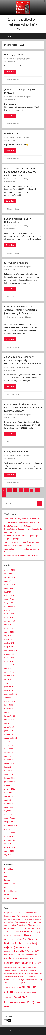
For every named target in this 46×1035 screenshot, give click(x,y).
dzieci (7, 922)
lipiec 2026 (8, 574)
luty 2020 (7, 855)
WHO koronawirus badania (13, 983)
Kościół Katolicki (9, 932)
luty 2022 (7, 767)
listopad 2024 (9, 647)
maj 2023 (7, 712)
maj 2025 (7, 625)
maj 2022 (7, 756)
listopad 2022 (9, 734)
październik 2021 (10, 782)
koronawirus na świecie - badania (22, 928)
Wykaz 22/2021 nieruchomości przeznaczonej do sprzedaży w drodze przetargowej (20, 171)
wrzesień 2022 (9, 741)
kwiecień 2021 (9, 804)
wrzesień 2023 (9, 698)
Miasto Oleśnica (13, 80)
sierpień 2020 (9, 833)
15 (37, 490)
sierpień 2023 (9, 701)
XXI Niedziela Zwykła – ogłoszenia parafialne (21, 522)
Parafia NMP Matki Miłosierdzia (21, 955)
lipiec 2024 (8, 661)
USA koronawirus (32, 980)
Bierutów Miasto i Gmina (19, 919)
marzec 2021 (9, 807)
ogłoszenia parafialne (15, 939)
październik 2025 (10, 606)
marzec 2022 (9, 763)
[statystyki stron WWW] (7, 1021)
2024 (6, 913)
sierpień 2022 (9, 745)
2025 (12, 913)
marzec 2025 (9, 632)
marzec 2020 (9, 851)
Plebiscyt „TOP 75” (14, 54)
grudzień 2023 (9, 687)
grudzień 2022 (9, 731)
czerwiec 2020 (9, 840)
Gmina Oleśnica (10, 873)
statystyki (30, 973)
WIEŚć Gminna (12, 133)
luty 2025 (7, 636)
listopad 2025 (9, 603)
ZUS (11, 1006)
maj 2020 (7, 844)
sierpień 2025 (9, 614)
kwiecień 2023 (9, 716)
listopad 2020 (9, 822)
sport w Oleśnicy (31, 970)
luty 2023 (7, 723)
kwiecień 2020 (9, 847)
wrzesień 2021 (9, 785)
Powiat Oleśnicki (10, 891)
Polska (7, 887)
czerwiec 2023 (9, 709)
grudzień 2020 (9, 818)
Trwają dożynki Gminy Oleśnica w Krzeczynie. (21, 519)
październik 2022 (10, 738)
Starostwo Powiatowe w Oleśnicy (15, 973)
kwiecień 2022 (9, 760)
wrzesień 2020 (9, 829)
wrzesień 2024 (9, 654)
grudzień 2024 (9, 643)
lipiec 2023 (8, 705)
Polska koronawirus (22, 963)
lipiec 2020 (8, 836)
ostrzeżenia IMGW (24, 947)
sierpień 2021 (9, 789)
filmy (13, 922)
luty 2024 (7, 679)
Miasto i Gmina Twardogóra (12, 935)
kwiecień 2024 (9, 672)
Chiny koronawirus (35, 919)
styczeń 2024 (9, 683)
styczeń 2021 (9, 815)
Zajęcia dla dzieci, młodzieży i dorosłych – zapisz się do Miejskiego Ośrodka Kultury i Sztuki (22, 360)
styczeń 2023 (9, 727)
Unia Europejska (10, 898)
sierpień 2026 (9, 570)
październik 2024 (10, 650)
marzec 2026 (9, 588)
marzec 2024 (9, 676)
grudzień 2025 (9, 599)
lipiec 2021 (8, 793)
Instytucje (7, 880)
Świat (6, 895)
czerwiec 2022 (9, 752)
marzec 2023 (9, 720)
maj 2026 (7, 581)
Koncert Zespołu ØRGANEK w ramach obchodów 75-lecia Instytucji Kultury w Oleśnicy (23, 407)
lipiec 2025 (8, 617)
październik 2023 (10, 694)
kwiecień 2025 (9, 628)
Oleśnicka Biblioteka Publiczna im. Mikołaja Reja (21, 943)
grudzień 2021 (9, 774)
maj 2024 (7, 669)
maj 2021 (7, 800)
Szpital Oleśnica (24, 976)
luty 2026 (7, 592)
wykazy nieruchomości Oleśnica (23, 992)
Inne (6, 876)
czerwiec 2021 (9, 796)
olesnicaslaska (9, 61)
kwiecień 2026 (9, 585)
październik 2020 (10, 825)
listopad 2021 (9, 778)
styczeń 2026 (9, 595)
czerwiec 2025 (9, 621)
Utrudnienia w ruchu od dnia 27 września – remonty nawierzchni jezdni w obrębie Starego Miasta (20, 310)
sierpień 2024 (9, 658)
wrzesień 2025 (9, 610)
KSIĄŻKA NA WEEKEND (24, 932)
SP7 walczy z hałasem (16, 263)
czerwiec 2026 (9, 577)
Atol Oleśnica (21, 913)
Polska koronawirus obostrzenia (15, 967)
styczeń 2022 (9, 771)
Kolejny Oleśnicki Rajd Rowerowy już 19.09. (21, 555)
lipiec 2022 (8, 749)
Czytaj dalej (10, 72)
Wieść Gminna (12, 987)
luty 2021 (7, 811)
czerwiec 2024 (9, 665)
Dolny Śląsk (8, 869)
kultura (36, 932)
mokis (26, 935)
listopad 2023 (9, 690)
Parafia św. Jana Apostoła (18, 958)
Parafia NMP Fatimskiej (27, 951)
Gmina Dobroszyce (24, 922)
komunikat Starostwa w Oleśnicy (23, 925)
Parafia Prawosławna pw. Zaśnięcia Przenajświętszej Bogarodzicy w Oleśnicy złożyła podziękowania (23, 529)
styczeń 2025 (9, 639)
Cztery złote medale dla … (18, 451)
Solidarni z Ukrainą (19, 970)
